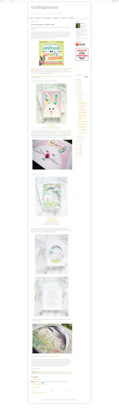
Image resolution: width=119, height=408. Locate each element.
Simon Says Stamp (66, 373)
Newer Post (33, 390)
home (31, 18)
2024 (78, 85)
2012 (78, 156)
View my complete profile (81, 38)
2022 (78, 89)
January (80, 140)
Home (51, 390)
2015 (78, 150)
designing (55, 18)
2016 (78, 148)
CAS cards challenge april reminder (82, 112)
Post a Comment (36, 387)
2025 (78, 83)
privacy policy (47, 18)
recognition (63, 18)
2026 (78, 81)
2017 (78, 146)
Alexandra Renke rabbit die (51, 221)
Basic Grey (51, 373)
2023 (78, 87)
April (79, 101)
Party (35, 70)
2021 (78, 91)
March (79, 136)
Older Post (69, 390)
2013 (78, 154)
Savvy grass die (51, 219)
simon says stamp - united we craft (82, 130)
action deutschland (38, 373)
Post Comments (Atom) (42, 392)
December (80, 95)
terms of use (38, 18)
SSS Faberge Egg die (51, 124)
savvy (61, 373)
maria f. (84, 23)
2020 (78, 93)
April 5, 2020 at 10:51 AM (39, 384)
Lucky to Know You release (61, 76)
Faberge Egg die (38, 76)
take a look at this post (53, 356)
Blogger (75, 399)
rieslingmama (44, 7)
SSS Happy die (51, 126)
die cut (55, 373)
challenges (71, 18)
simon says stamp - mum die (82, 106)
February (80, 138)
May (79, 99)
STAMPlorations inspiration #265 (82, 103)
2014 (78, 152)
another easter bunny (83, 121)
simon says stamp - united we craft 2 (82, 127)
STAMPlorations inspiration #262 (82, 124)
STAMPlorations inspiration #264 (82, 109)
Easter (58, 373)
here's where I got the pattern (62, 132)
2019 (78, 142)
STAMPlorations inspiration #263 (82, 116)
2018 (78, 144)
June (79, 97)
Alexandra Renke (45, 373)
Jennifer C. (36, 379)
